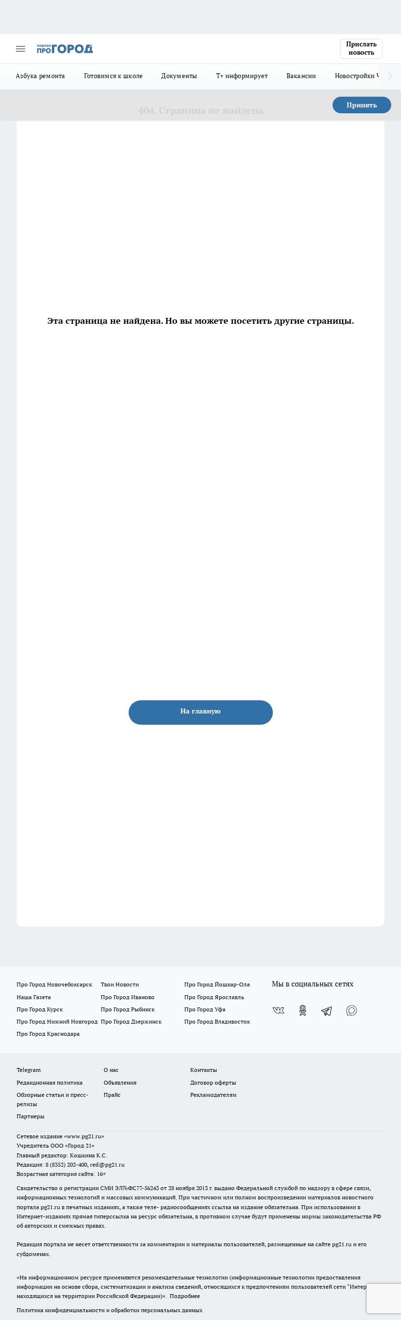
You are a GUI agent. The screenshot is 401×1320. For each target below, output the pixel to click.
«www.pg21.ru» (84, 1136)
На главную (200, 711)
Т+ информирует (242, 75)
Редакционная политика (50, 1082)
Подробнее (185, 1295)
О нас (111, 1069)
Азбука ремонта (41, 75)
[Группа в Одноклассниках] (302, 1010)
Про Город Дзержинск (131, 1021)
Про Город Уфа (204, 1009)
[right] (390, 76)
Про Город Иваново (128, 997)
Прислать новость (361, 48)
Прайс (112, 1094)
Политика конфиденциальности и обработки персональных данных (109, 1310)
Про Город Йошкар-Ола (217, 984)
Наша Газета (34, 997)
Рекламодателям (213, 1094)
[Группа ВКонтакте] (278, 1010)
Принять (362, 105)
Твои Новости (120, 984)
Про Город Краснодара (48, 1033)
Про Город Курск (40, 1009)
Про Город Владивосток (217, 1021)
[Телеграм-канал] (327, 1010)
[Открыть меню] (20, 49)
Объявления (120, 1082)
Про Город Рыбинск (128, 1009)
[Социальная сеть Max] (351, 1010)
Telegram (29, 1069)
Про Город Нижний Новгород (57, 1021)
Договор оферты (213, 1082)
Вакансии (301, 75)
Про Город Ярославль (214, 997)
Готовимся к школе (113, 75)
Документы (179, 75)
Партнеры (31, 1116)
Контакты (203, 1069)
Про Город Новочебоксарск (54, 984)
